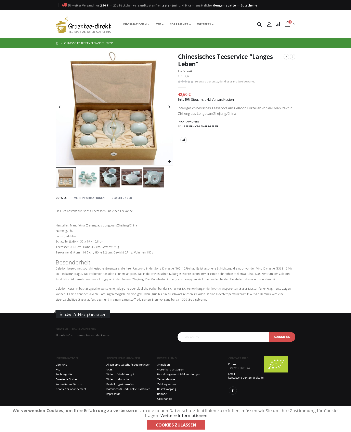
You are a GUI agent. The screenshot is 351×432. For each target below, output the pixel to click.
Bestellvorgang (166, 389)
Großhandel (164, 399)
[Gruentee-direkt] (83, 24)
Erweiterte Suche (66, 379)
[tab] (61, 198)
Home (57, 43)
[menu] (168, 24)
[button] (169, 161)
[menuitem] (136, 24)
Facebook (233, 391)
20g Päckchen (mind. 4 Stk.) (152, 5)
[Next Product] (292, 57)
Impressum (113, 394)
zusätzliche (215, 5)
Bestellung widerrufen (120, 384)
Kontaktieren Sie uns (69, 384)
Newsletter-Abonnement (71, 389)
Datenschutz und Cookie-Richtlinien (128, 389)
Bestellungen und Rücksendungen (178, 374)
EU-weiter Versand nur (87, 5)
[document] (176, 419)
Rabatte (162, 394)
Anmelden (163, 364)
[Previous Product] (286, 57)
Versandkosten (223, 99)
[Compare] (278, 24)
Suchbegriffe (64, 374)
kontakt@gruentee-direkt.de (246, 377)
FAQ (58, 369)
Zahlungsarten (166, 384)
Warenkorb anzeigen (170, 369)
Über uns (61, 364)
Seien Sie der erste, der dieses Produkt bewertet (225, 81)
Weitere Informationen (183, 415)
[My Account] (269, 24)
